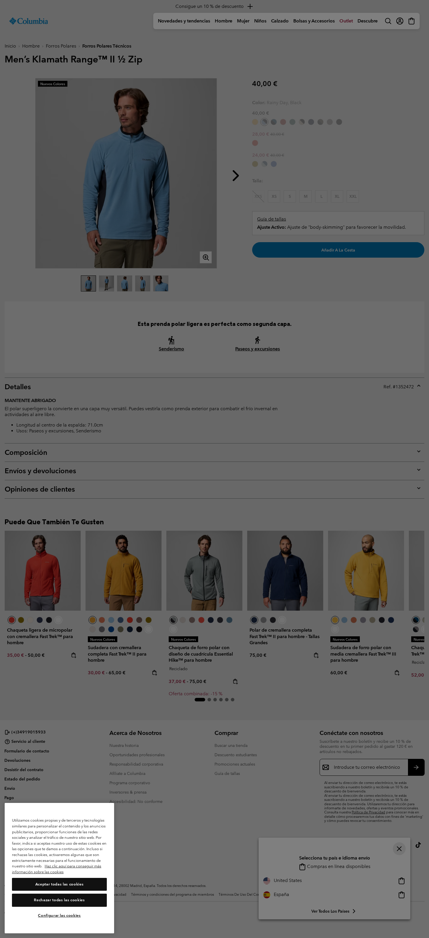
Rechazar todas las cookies (59, 899)
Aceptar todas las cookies (59, 884)
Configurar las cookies (59, 915)
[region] (59, 868)
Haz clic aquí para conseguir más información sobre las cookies (56, 869)
